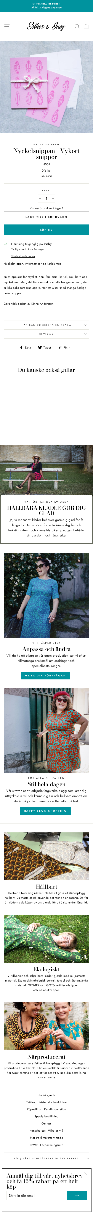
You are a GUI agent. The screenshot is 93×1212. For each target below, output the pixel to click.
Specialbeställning (46, 1116)
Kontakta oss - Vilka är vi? (46, 1130)
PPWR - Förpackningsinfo (46, 1145)
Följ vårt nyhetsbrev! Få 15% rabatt (46, 1158)
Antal (46, 190)
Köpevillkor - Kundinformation (46, 1109)
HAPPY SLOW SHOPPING (45, 811)
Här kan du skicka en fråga (47, 325)
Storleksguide (46, 1095)
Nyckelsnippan (46, 144)
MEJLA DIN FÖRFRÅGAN (45, 675)
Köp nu (46, 230)
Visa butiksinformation (23, 256)
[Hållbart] (46, 856)
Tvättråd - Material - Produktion (46, 1102)
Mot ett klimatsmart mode (46, 1137)
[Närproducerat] (46, 1026)
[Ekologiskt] (46, 939)
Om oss (46, 1123)
